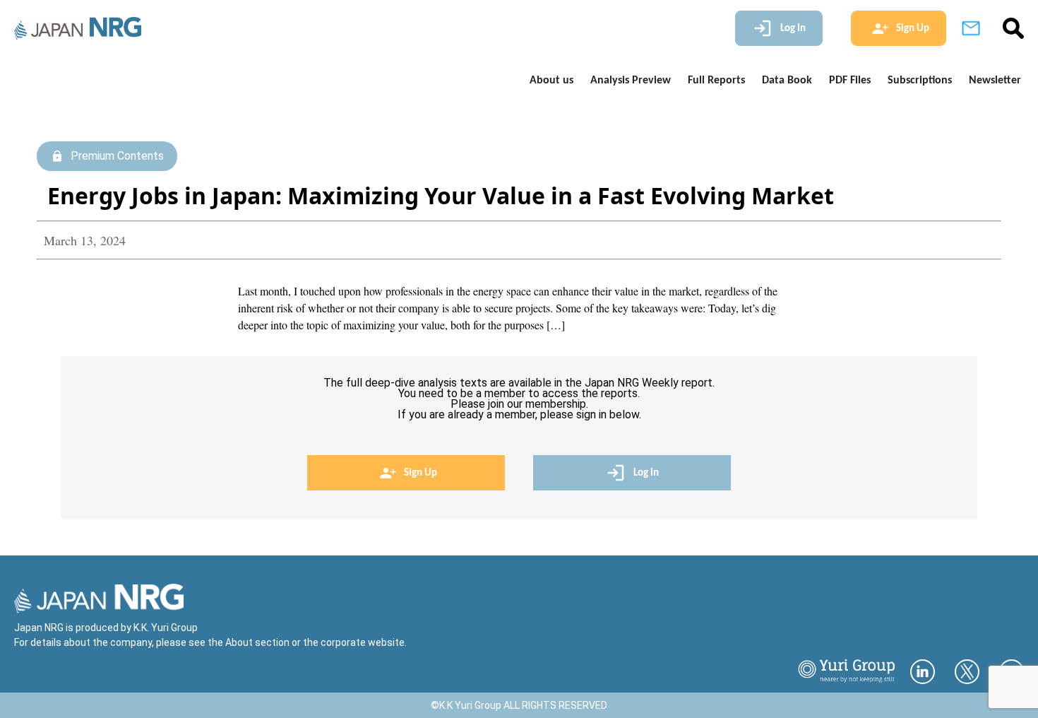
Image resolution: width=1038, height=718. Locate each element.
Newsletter (995, 80)
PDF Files (850, 80)
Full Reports (716, 80)
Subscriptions (920, 80)
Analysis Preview (630, 80)
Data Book (787, 80)
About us (551, 80)
